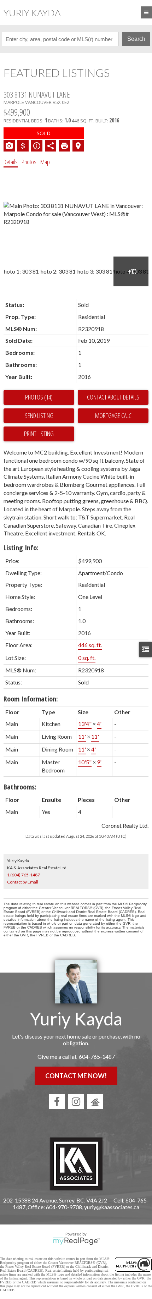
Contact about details (113, 397)
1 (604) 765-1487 (23, 874)
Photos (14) (39, 397)
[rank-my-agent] (95, 1101)
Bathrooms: (20, 787)
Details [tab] (11, 162)
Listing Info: (21, 547)
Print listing (39, 433)
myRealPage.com (76, 1241)
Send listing (39, 415)
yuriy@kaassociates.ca (111, 1207)
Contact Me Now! (76, 1076)
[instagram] (76, 1101)
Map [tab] (45, 162)
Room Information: (31, 699)
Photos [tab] (29, 162)
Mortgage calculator (113, 415)
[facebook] (57, 1101)
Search (136, 39)
